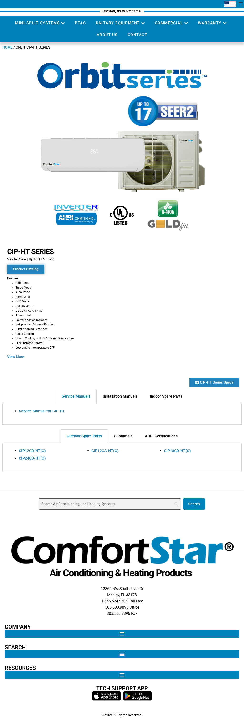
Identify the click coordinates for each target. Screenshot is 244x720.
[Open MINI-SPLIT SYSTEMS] (63, 23)
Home (7, 47)
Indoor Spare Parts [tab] (166, 396)
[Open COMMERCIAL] (186, 23)
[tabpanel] (122, 414)
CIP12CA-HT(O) (105, 451)
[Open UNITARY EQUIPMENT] (143, 23)
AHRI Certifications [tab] (161, 436)
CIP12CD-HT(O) (32, 451)
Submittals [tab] (123, 436)
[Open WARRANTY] (225, 23)
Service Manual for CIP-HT (42, 411)
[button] (122, 634)
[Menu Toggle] (241, 3)
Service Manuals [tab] (76, 396)
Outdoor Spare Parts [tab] (84, 436)
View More (15, 357)
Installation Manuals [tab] (120, 396)
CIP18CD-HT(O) (177, 451)
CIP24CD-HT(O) (32, 458)
